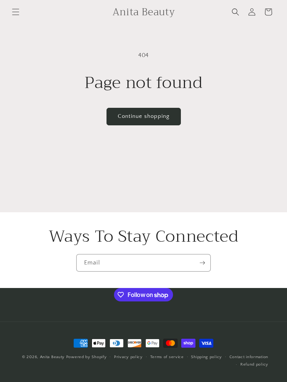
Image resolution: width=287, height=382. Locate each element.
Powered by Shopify (86, 357)
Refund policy (254, 364)
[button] (15, 12)
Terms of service (167, 357)
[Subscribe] (202, 263)
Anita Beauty (53, 357)
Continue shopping (144, 116)
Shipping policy (206, 357)
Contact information (248, 357)
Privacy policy (128, 357)
